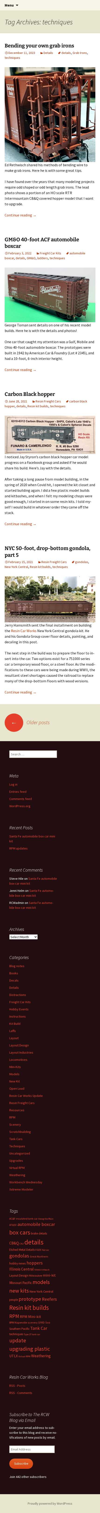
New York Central (16, 567)
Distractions (17, 995)
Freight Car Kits (50, 253)
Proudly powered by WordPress (50, 1503)
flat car (45, 1249)
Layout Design (19, 1045)
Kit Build (14, 1024)
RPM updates (18, 848)
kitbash (45, 1269)
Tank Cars (16, 1139)
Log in (13, 784)
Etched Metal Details (22, 1250)
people (13, 1300)
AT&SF (13, 1225)
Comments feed (20, 799)
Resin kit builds (37, 406)
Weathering (17, 1175)
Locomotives (18, 1060)
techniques (12, 58)
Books (13, 973)
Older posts (30, 722)
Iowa (37, 1269)
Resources (16, 1110)
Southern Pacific (19, 1329)
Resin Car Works (24, 630)
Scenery (15, 1124)
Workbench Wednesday (25, 1182)
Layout (14, 1038)
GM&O (31, 258)
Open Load (16, 1088)
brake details (39, 1233)
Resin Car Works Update (26, 1096)
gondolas (81, 562)
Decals (14, 980)
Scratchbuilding (20, 1132)
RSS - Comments (20, 1393)
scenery (32, 1322)
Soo (47, 1322)
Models (14, 1074)
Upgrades (16, 1160)
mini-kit (49, 1275)
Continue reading (21, 215)
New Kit (14, 1081)
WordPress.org (19, 806)
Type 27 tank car (32, 1334)
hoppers (35, 1263)
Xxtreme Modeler (21, 1189)
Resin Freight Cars (48, 401)
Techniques (17, 1146)
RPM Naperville (18, 1322)
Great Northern (39, 1256)
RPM (12, 1117)
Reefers (49, 1299)
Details (48, 53)
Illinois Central (21, 1269)
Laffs (12, 1031)
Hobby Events (19, 1009)
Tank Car (38, 1328)
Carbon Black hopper (30, 394)
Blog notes (16, 966)
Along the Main (45, 1218)
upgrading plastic (29, 1348)
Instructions (17, 1016)
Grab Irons (80, 53)
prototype (30, 1299)
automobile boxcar (36, 1224)
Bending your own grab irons (39, 46)
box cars (19, 1232)
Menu (9, 5)
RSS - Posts (17, 1386)
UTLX (13, 1356)
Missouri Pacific (20, 1283)
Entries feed (18, 792)
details (66, 53)
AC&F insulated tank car (23, 1218)
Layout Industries (21, 1052)
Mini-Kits (15, 1067)
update (17, 1340)
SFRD (41, 1322)
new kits (19, 1290)
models (41, 1282)
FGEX (38, 1249)
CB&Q (14, 1243)
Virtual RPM (17, 1168)
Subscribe (21, 1463)
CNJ (22, 1243)
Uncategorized (19, 1153)
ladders (42, 258)
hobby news (17, 1263)
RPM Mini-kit (30, 1316)
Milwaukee (35, 1275)
